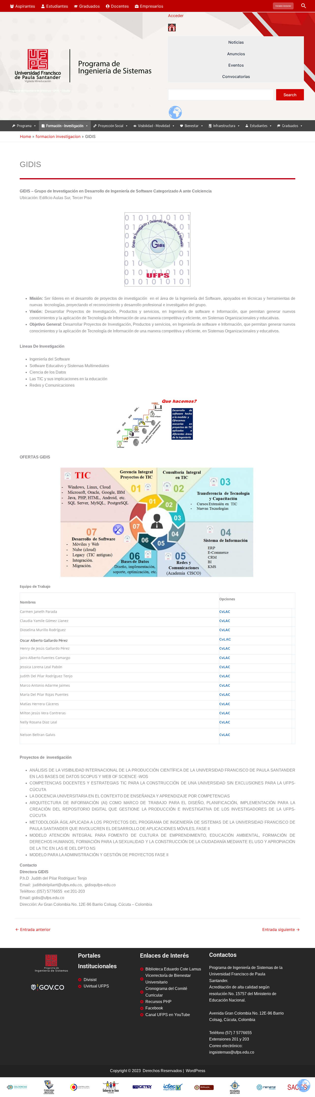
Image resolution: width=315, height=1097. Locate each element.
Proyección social (110, 126)
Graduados (290, 126)
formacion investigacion (58, 136)
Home (25, 136)
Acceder (176, 15)
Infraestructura (224, 126)
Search (290, 94)
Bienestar (192, 126)
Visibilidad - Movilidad (154, 126)
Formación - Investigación (64, 126)
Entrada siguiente (281, 929)
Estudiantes (258, 126)
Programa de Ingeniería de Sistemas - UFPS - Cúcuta (39, 90)
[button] (283, 5)
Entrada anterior (32, 929)
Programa (24, 126)
